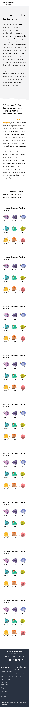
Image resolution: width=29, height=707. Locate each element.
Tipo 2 (14, 221)
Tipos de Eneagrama (7, 679)
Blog (2, 688)
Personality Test (19, 673)
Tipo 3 (22, 221)
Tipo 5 (14, 232)
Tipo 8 (14, 243)
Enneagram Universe (10, 702)
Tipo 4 (6, 232)
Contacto (3, 696)
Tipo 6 (22, 232)
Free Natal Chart (19, 676)
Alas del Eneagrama (7, 676)
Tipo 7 (6, 243)
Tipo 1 (6, 221)
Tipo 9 (22, 243)
